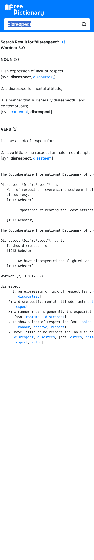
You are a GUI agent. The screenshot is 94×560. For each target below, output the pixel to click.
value (36, 342)
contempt (19, 111)
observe (40, 327)
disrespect (54, 317)
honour (24, 327)
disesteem (42, 158)
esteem (76, 337)
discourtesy (43, 76)
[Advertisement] (47, 402)
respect (21, 307)
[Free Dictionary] (24, 10)
